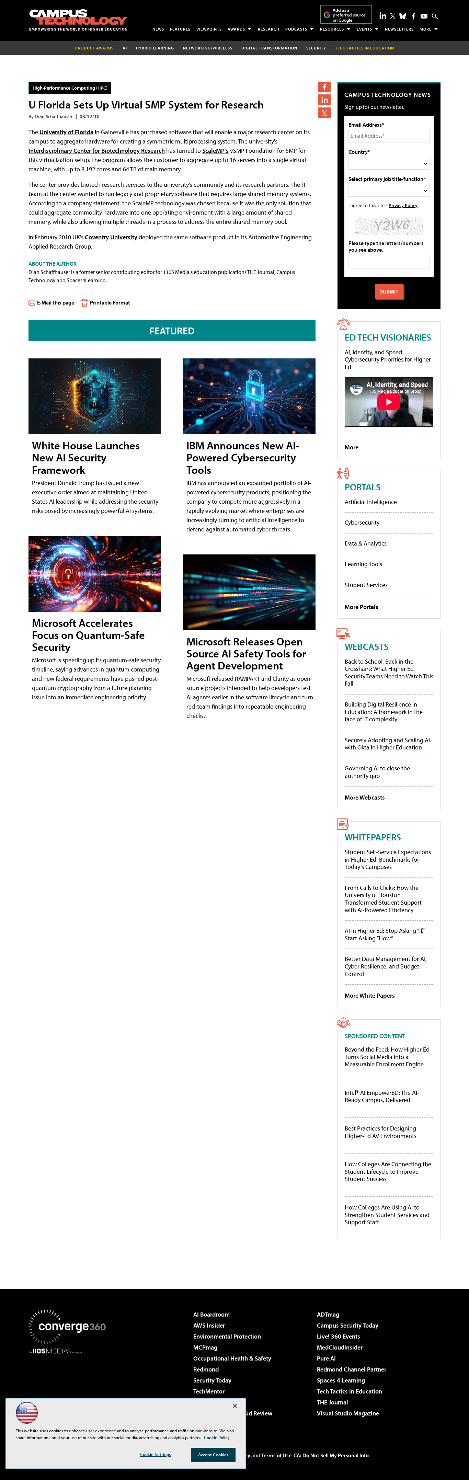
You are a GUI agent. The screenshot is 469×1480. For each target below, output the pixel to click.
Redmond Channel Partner (351, 1369)
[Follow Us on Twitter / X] (393, 16)
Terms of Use (276, 1455)
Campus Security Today (347, 1325)
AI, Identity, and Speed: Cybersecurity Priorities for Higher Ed (388, 359)
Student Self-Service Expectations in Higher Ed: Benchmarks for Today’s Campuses (388, 859)
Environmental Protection (227, 1336)
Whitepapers (373, 837)
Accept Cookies (213, 1454)
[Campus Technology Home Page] (78, 20)
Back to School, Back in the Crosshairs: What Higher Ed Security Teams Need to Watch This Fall (389, 672)
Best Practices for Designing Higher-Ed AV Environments (380, 1132)
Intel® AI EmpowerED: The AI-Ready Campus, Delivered (382, 1096)
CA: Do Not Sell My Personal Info (331, 1455)
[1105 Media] (69, 1389)
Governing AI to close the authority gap (377, 772)
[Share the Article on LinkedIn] (324, 99)
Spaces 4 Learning (341, 1380)
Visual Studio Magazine (348, 1413)
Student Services (366, 585)
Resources (332, 29)
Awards (236, 29)
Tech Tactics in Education (349, 1391)
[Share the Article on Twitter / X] (324, 112)
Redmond (206, 1369)
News (158, 29)
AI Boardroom (211, 1314)
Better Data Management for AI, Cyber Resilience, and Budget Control (386, 966)
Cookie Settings (155, 1454)
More (426, 29)
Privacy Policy (403, 205)
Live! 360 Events (338, 1336)
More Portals (361, 607)
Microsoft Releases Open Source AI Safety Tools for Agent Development (246, 653)
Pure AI (326, 1358)
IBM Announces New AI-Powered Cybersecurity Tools (242, 457)
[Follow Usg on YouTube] (424, 16)
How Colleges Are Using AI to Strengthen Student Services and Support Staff (387, 1215)
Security (316, 47)
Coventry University (111, 237)
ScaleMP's (215, 150)
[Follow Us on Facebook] (413, 16)
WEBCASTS (367, 646)
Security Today (212, 1380)
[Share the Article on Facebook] (324, 87)
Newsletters (399, 29)
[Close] (234, 1405)
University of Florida (66, 132)
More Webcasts (365, 797)
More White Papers (370, 995)
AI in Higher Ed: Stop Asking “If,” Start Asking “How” (384, 934)
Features (180, 29)
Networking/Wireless (207, 47)
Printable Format (110, 302)
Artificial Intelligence (371, 502)
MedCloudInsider (340, 1347)
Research (268, 29)
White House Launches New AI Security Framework (86, 457)
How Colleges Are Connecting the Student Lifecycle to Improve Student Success (388, 1171)
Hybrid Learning (155, 47)
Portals (363, 487)
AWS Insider (209, 1325)
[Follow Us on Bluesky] (402, 16)
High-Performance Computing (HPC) (70, 87)
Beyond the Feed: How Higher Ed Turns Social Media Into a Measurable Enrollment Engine (387, 1057)
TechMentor (209, 1391)
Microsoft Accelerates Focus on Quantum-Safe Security (88, 635)
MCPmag (205, 1347)
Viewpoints (209, 29)
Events (364, 29)
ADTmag (328, 1314)
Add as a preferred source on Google (349, 15)
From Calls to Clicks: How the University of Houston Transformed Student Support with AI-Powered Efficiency (383, 899)
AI (125, 47)
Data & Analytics (366, 543)
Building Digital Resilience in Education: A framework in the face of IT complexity (384, 711)
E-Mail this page (55, 302)
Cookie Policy (217, 1437)
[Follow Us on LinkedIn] (382, 15)
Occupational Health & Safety (232, 1358)
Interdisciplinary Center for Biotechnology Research (96, 150)
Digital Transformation (269, 47)
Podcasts (296, 29)
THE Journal (332, 1402)
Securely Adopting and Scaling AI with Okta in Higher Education (387, 744)
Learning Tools (363, 564)
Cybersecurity (362, 522)
